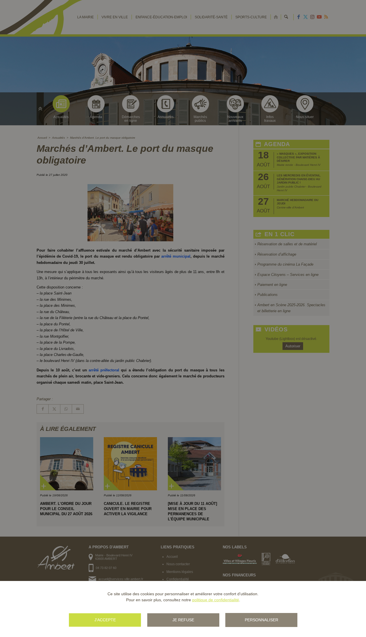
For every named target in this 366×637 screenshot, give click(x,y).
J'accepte (105, 620)
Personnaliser (261, 620)
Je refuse (183, 620)
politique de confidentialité (215, 600)
